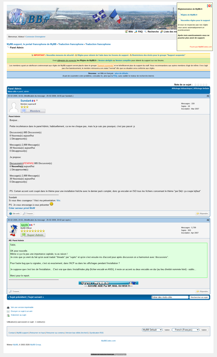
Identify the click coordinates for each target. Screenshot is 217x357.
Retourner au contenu (55, 333)
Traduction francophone (70, 44)
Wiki (131, 31)
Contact (12, 333)
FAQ (140, 31)
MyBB (15, 345)
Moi (58, 200)
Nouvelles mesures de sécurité (60, 55)
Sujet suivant (35, 297)
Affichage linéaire (201, 88)
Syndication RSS (96, 333)
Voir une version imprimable (22, 307)
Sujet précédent (18, 297)
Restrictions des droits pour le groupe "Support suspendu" (158, 55)
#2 (208, 220)
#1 (208, 96)
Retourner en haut (37, 333)
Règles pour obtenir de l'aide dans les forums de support (103, 55)
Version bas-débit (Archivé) (77, 333)
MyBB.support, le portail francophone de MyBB (31, 44)
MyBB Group (35, 345)
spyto (67, 220)
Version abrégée (105, 60)
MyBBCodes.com (108, 341)
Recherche (153, 31)
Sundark (68, 96)
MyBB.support (22, 333)
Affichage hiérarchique (182, 88)
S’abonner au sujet (18, 315)
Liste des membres (174, 31)
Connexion (30, 37)
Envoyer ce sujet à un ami (21, 311)
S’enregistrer (40, 37)
